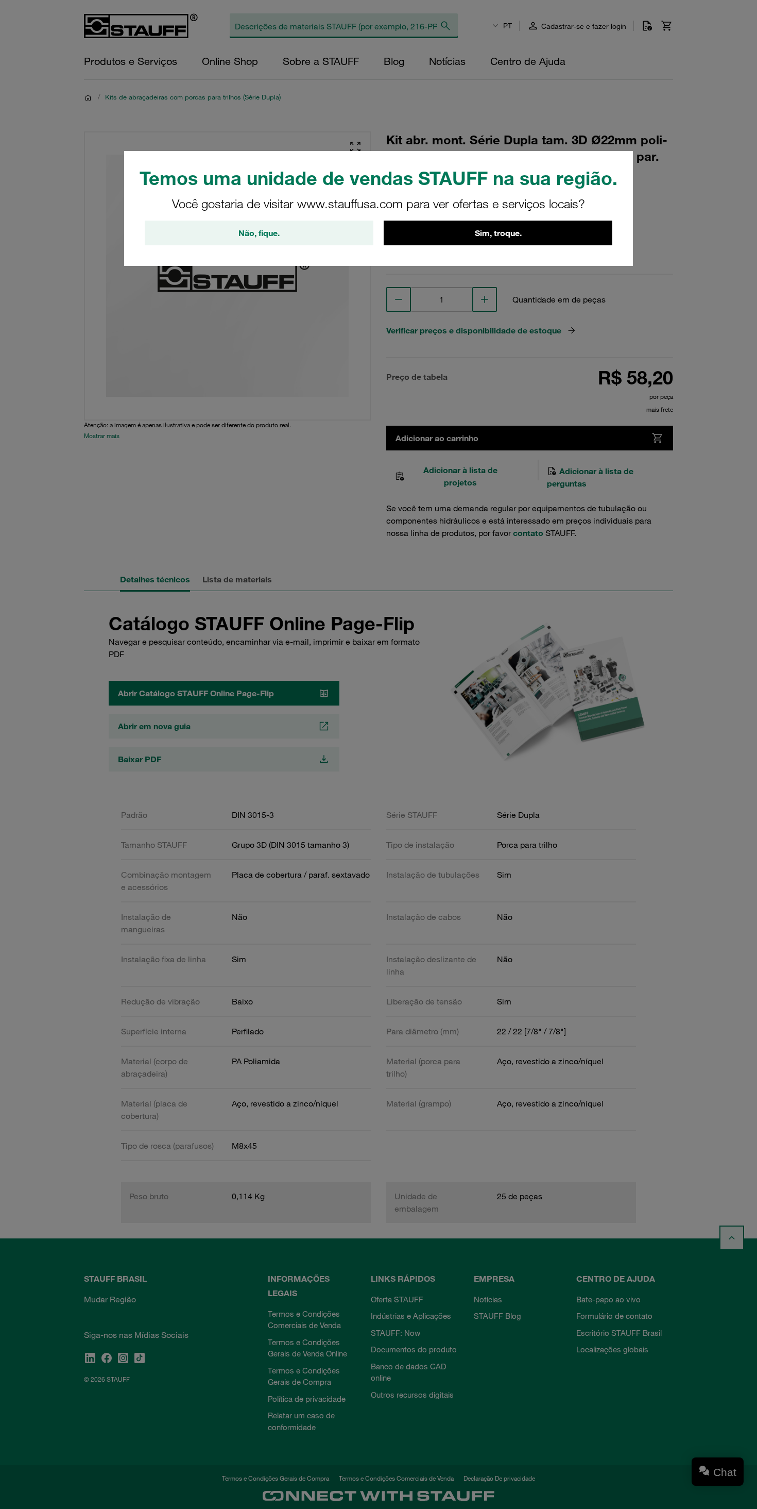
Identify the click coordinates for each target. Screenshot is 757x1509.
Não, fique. (259, 233)
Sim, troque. (498, 233)
